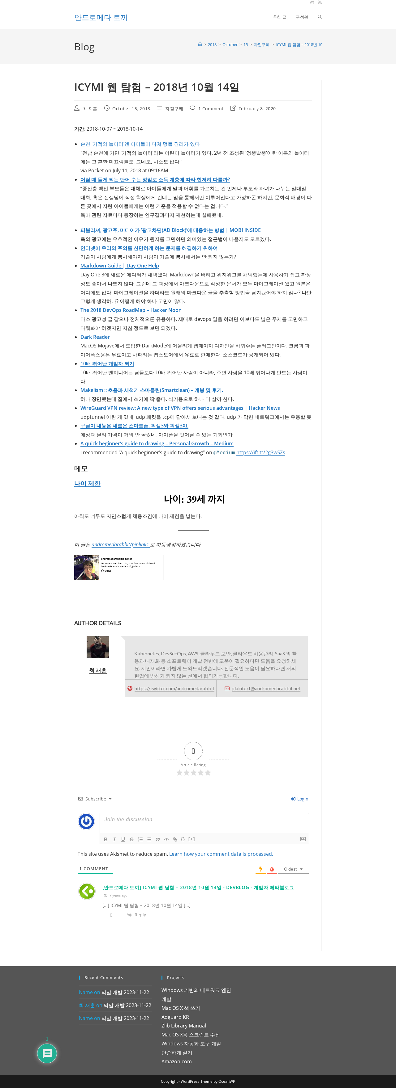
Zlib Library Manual (183, 1025)
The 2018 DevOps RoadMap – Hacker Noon (131, 310)
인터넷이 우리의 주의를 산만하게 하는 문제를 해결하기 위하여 (149, 248)
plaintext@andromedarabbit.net (266, 688)
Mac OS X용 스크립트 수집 (190, 1034)
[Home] (200, 44)
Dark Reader (95, 337)
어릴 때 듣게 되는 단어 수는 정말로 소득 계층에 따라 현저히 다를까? (155, 179)
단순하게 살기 (176, 1052)
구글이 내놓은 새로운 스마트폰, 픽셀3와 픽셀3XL (134, 425)
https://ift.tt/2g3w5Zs (260, 452)
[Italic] (114, 839)
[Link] (175, 839)
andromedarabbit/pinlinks (121, 544)
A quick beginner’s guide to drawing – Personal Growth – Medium (157, 443)
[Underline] (123, 839)
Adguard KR (175, 1017)
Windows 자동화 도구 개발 (191, 1043)
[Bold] (105, 839)
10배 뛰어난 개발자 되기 (107, 363)
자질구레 (174, 108)
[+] (191, 839)
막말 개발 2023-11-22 (125, 992)
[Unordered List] (149, 839)
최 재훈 (90, 108)
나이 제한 (87, 483)
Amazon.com (176, 1061)
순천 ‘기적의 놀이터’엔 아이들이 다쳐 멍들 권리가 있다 (140, 144)
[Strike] (131, 839)
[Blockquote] (157, 839)
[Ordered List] (140, 839)
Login (302, 799)
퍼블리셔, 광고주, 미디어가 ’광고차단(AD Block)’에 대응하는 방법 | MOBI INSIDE (170, 230)
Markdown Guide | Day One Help (119, 265)
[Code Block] (166, 839)
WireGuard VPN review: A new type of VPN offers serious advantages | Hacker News (180, 408)
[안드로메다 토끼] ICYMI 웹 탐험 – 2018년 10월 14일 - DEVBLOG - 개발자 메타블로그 (198, 887)
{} (183, 839)
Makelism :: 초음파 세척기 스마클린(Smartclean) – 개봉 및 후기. (151, 390)
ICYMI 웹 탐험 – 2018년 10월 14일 (306, 44)
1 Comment (211, 108)
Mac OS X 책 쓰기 (180, 1008)
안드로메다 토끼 (101, 17)
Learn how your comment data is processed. (221, 854)
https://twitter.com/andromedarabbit (174, 688)
